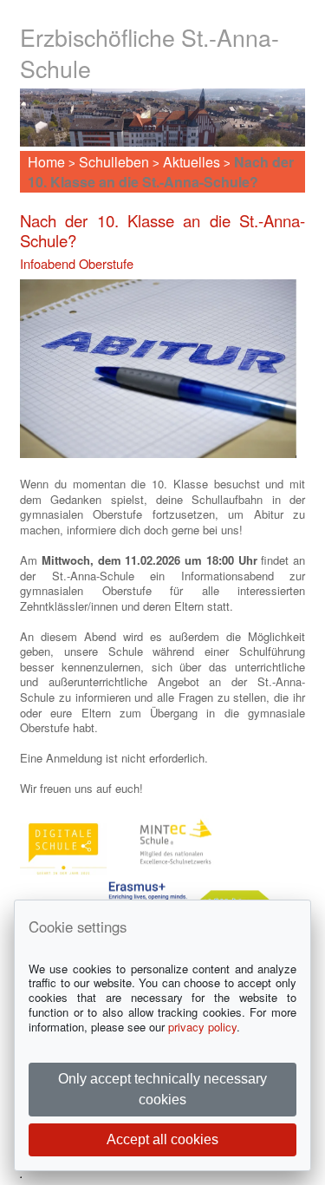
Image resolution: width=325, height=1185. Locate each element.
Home (46, 162)
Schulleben (114, 162)
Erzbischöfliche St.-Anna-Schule (149, 52)
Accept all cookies (162, 1139)
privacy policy (202, 1026)
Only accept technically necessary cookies (162, 1089)
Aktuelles (191, 162)
